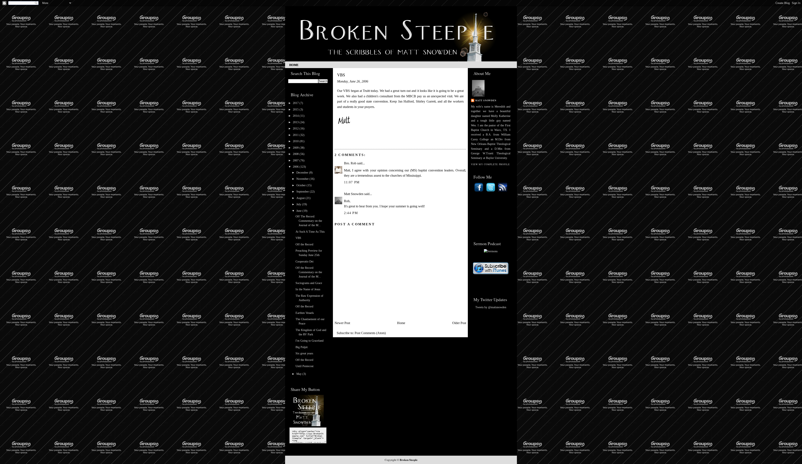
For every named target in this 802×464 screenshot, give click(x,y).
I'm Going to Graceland (310, 340)
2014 (296, 115)
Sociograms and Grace (309, 283)
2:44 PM (351, 213)
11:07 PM (352, 182)
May (299, 373)
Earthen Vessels (305, 312)
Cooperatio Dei (304, 261)
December (302, 172)
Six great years (304, 353)
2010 (296, 141)
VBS (298, 238)
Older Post (459, 323)
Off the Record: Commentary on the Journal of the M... (309, 272)
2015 (296, 109)
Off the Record (304, 244)
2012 (296, 128)
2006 (296, 166)
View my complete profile (490, 164)
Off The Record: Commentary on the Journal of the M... (309, 221)
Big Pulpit (302, 347)
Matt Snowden (353, 194)
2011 (296, 135)
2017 (296, 103)
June (299, 210)
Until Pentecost (304, 366)
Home (293, 65)
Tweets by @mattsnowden (490, 307)
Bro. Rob (350, 163)
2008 (296, 154)
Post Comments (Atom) (370, 333)
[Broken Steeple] (308, 425)
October (301, 185)
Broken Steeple (408, 460)
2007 (296, 160)
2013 (296, 122)
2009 (296, 147)
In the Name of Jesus (308, 289)
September (303, 191)
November (303, 178)
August (301, 198)
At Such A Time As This (310, 231)
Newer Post (342, 323)
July (299, 204)
